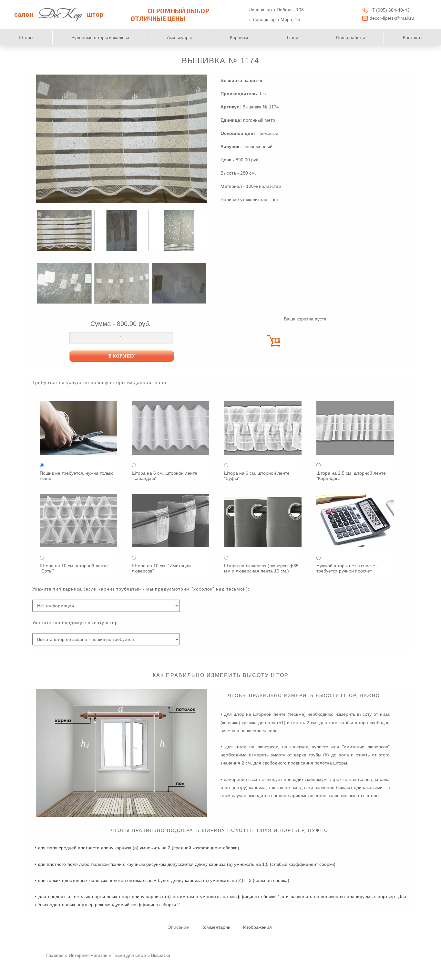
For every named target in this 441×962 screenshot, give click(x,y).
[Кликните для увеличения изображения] (121, 139)
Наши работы (350, 37)
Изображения (257, 927)
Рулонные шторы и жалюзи (100, 37)
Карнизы (239, 37)
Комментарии (216, 927)
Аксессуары (179, 37)
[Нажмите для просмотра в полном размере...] (121, 815)
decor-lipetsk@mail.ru (392, 18)
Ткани (292, 37)
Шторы (26, 37)
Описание (178, 927)
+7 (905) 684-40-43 (390, 10)
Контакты (412, 37)
